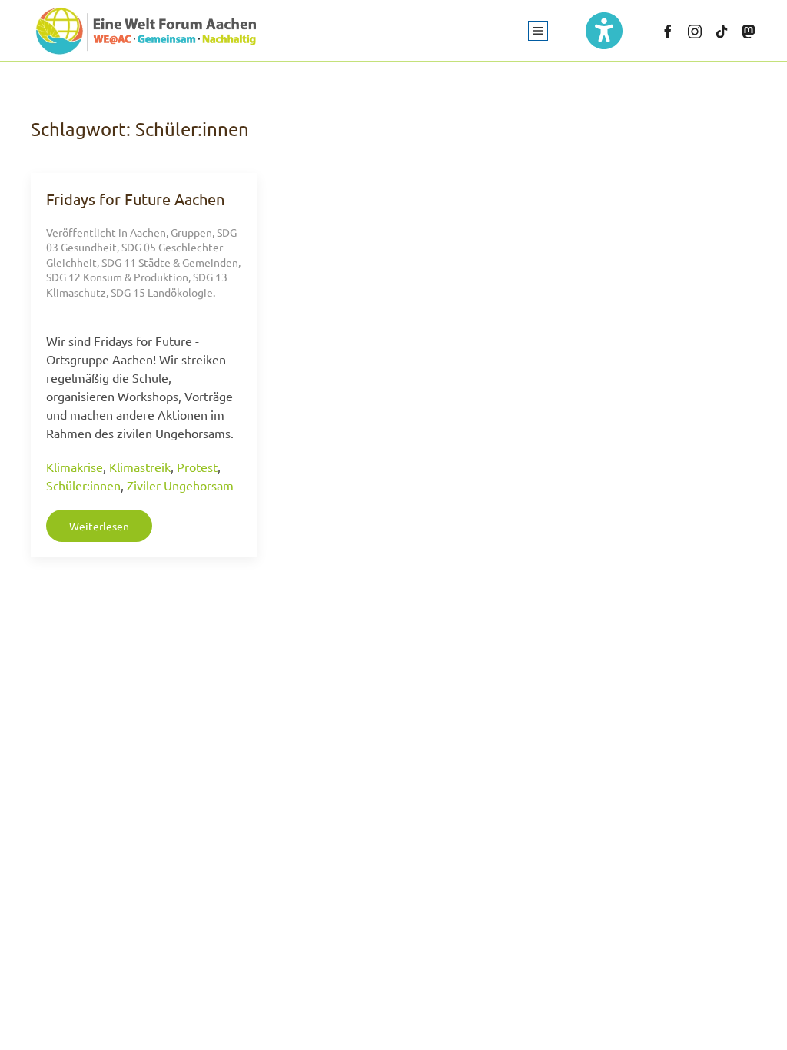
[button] (538, 30)
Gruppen (191, 232)
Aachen (148, 232)
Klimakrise (74, 466)
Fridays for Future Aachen (135, 198)
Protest (197, 466)
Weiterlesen (99, 526)
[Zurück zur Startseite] (146, 30)
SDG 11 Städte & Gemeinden (169, 262)
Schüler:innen (83, 485)
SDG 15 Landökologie (162, 292)
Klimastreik (140, 466)
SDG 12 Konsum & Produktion (117, 277)
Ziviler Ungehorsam (180, 485)
